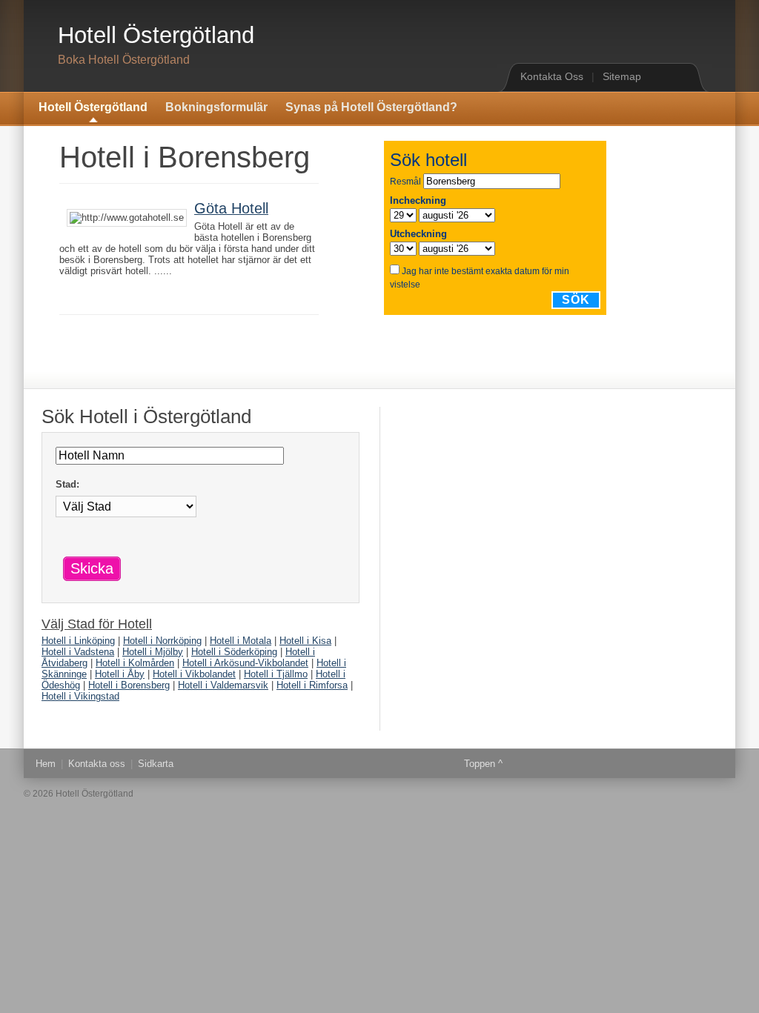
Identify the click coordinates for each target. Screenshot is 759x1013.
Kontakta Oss (551, 76)
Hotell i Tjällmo (276, 674)
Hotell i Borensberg (129, 685)
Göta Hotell (231, 208)
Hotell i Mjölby (152, 651)
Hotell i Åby (120, 674)
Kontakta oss (96, 763)
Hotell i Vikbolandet (194, 674)
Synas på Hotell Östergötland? (371, 107)
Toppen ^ (483, 763)
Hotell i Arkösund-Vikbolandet (245, 662)
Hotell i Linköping (78, 640)
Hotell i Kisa (305, 640)
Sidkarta (155, 763)
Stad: (67, 484)
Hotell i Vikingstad (80, 696)
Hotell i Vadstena (78, 651)
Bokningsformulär (216, 107)
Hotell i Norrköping (162, 640)
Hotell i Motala (240, 640)
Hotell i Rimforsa (312, 685)
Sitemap (622, 76)
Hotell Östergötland (156, 35)
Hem (46, 763)
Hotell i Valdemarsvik (223, 685)
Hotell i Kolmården (135, 662)
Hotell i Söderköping (234, 651)
